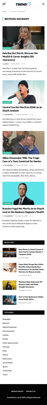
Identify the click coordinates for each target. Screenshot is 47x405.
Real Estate (7, 359)
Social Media (8, 363)
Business (6, 323)
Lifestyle (6, 347)
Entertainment (8, 331)
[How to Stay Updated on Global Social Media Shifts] (9, 300)
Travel (5, 374)
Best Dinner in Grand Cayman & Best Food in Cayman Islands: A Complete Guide (31, 251)
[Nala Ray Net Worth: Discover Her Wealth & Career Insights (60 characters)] (23, 37)
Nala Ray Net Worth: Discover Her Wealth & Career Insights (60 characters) (20, 56)
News (5, 351)
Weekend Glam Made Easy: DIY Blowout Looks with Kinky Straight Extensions (30, 284)
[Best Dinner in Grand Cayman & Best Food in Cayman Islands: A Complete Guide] (9, 252)
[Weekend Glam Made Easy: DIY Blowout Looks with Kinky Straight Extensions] (9, 285)
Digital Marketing (9, 327)
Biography (7, 48)
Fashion (6, 335)
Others (5, 355)
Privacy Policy (17, 391)
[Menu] (4, 4)
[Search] (43, 4)
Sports (5, 367)
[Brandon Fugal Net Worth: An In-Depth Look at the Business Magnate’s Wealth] (23, 193)
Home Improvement (10, 343)
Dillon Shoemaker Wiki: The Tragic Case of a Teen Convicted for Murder (22, 159)
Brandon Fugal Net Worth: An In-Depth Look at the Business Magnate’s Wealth (23, 210)
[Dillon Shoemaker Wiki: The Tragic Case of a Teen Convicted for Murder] (23, 142)
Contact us (30, 391)
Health (5, 339)
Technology (7, 370)
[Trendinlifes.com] (23, 3)
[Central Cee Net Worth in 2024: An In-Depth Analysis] (23, 92)
